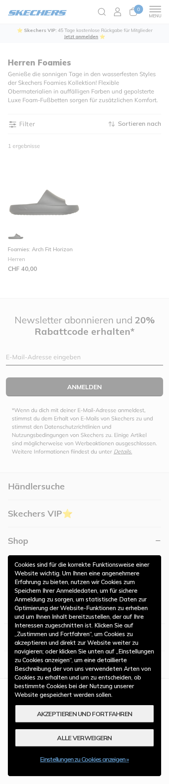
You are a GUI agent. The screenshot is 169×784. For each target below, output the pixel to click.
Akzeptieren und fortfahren (84, 714)
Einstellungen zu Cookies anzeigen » (84, 759)
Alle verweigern (84, 738)
